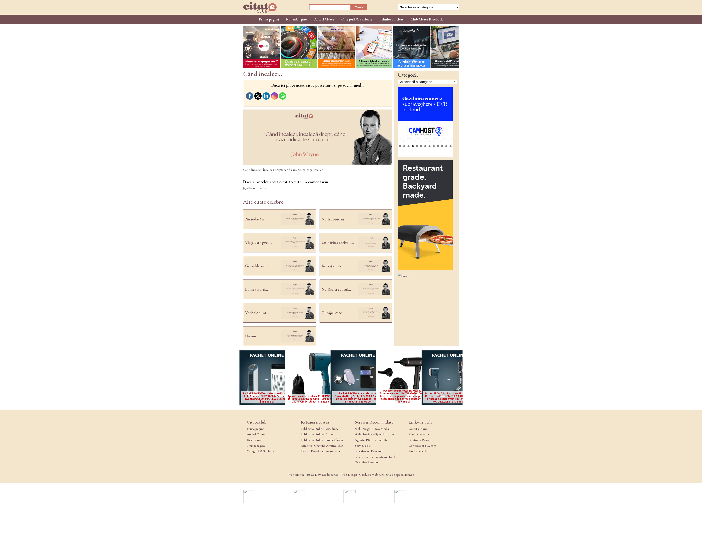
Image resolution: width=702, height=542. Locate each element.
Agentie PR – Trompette (371, 440)
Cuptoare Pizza (419, 440)
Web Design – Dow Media (372, 429)
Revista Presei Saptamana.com (321, 451)
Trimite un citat (391, 19)
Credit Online (418, 429)
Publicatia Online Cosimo (318, 434)
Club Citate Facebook (427, 19)
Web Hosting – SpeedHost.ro (374, 434)
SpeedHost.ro (405, 475)
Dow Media (322, 475)
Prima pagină (269, 19)
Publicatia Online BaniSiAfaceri (322, 440)
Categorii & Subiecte (356, 19)
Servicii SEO (363, 445)
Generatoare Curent (422, 445)
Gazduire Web (368, 475)
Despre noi (254, 440)
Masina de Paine (419, 434)
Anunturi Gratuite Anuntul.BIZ (322, 445)
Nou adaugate (296, 19)
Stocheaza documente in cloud (375, 457)
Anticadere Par (419, 451)
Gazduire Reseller (366, 462)
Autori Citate (324, 19)
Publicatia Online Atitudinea (320, 429)
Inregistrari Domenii (368, 451)
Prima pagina (255, 429)
